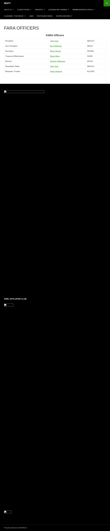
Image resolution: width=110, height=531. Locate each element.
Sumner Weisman (57, 61)
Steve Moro (55, 56)
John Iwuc (54, 41)
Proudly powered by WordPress (15, 528)
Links (31, 16)
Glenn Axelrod (56, 71)
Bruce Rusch (55, 51)
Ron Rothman (56, 46)
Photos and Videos (44, 16)
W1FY (7, 3)
